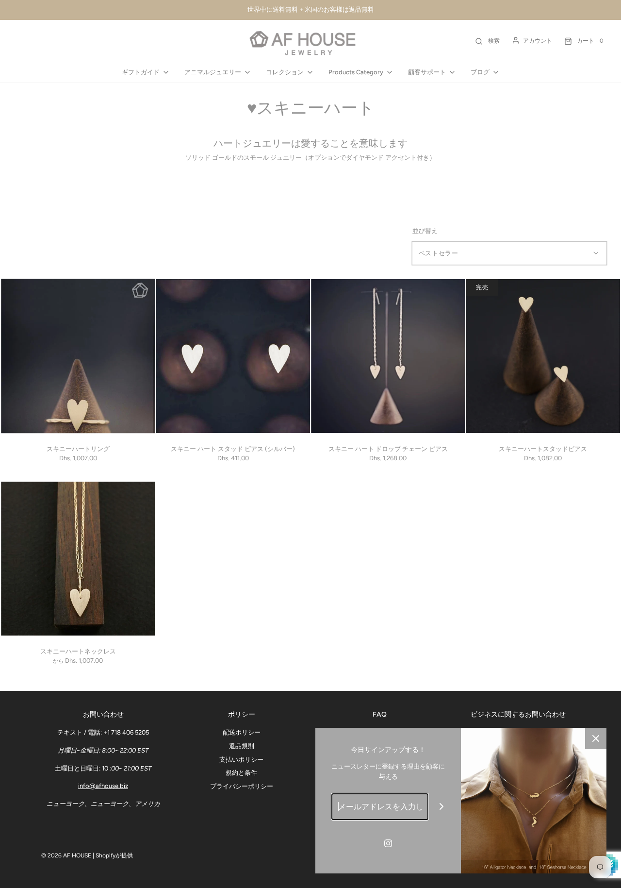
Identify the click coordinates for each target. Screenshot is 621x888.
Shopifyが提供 (114, 855)
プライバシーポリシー (241, 786)
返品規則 (241, 746)
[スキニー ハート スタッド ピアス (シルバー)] (233, 356)
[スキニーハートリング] (78, 356)
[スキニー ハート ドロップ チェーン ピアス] (388, 356)
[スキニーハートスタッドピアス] (543, 356)
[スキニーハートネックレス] (78, 559)
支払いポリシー (241, 759)
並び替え (425, 231)
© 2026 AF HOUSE (66, 855)
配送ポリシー (242, 732)
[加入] (441, 806)
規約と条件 (241, 772)
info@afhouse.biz (103, 785)
